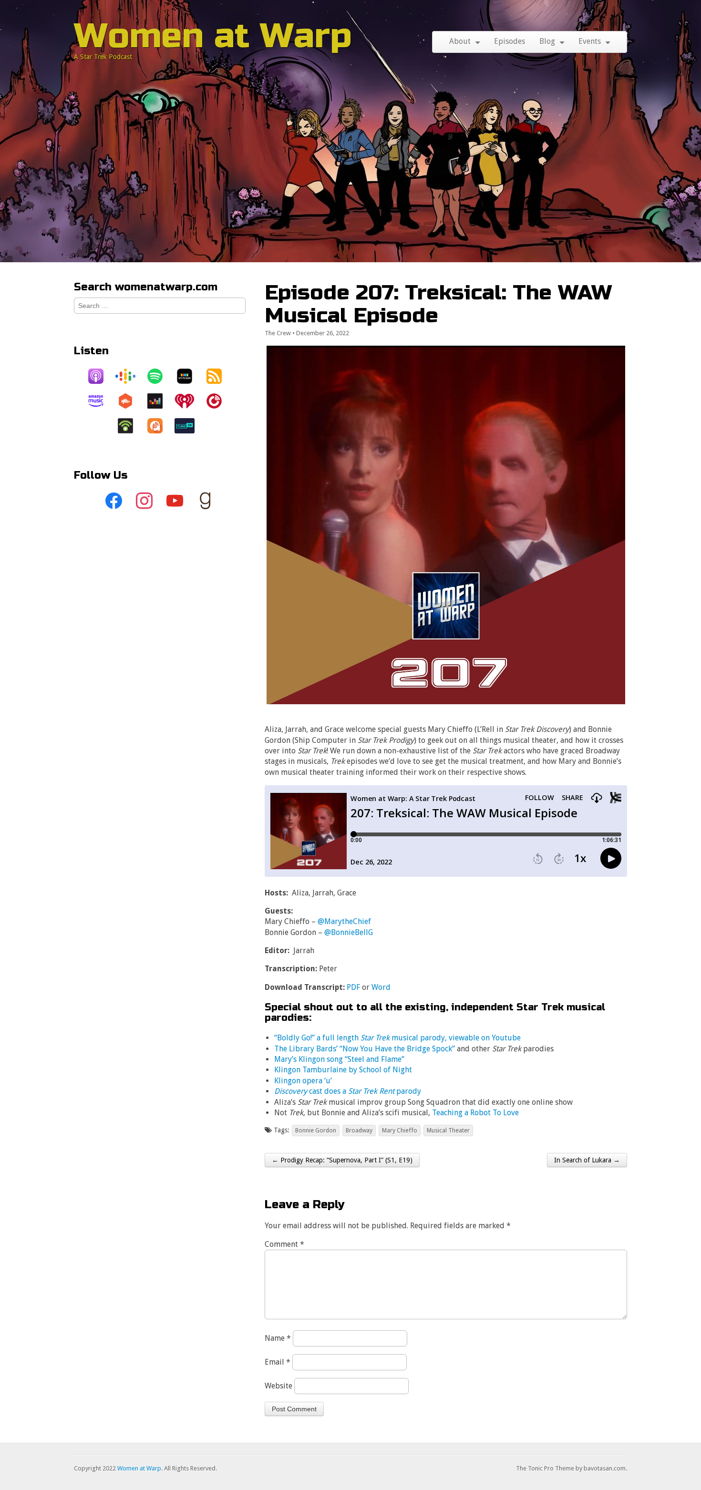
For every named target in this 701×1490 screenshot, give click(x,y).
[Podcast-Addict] (160, 425)
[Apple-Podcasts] (100, 376)
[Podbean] (130, 425)
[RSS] (219, 376)
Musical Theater (448, 1130)
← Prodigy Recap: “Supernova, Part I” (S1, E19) (342, 1160)
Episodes (509, 41)
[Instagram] (144, 501)
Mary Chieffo (399, 1130)
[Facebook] (114, 501)
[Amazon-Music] (100, 401)
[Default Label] (175, 501)
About (460, 41)
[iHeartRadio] (189, 401)
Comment (284, 1244)
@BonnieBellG (348, 932)
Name (278, 1338)
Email (277, 1362)
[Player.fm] (219, 401)
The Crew (278, 333)
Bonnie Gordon (315, 1130)
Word (381, 987)
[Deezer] (160, 401)
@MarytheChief (344, 921)
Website (278, 1385)
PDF (353, 987)
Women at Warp (213, 36)
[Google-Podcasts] (130, 376)
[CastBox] (130, 401)
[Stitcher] (189, 376)
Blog (547, 41)
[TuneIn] (189, 425)
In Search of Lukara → (587, 1160)
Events (589, 41)
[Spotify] (160, 376)
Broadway (359, 1130)
